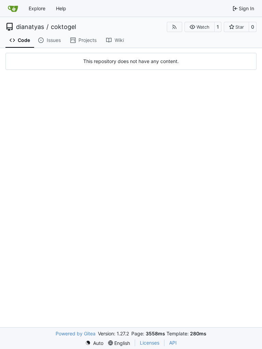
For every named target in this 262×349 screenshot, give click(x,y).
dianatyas (30, 27)
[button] (199, 27)
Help (61, 8)
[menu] (94, 343)
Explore (37, 8)
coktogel (63, 27)
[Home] (13, 8)
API (173, 343)
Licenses (149, 343)
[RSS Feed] (175, 27)
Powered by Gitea (76, 333)
